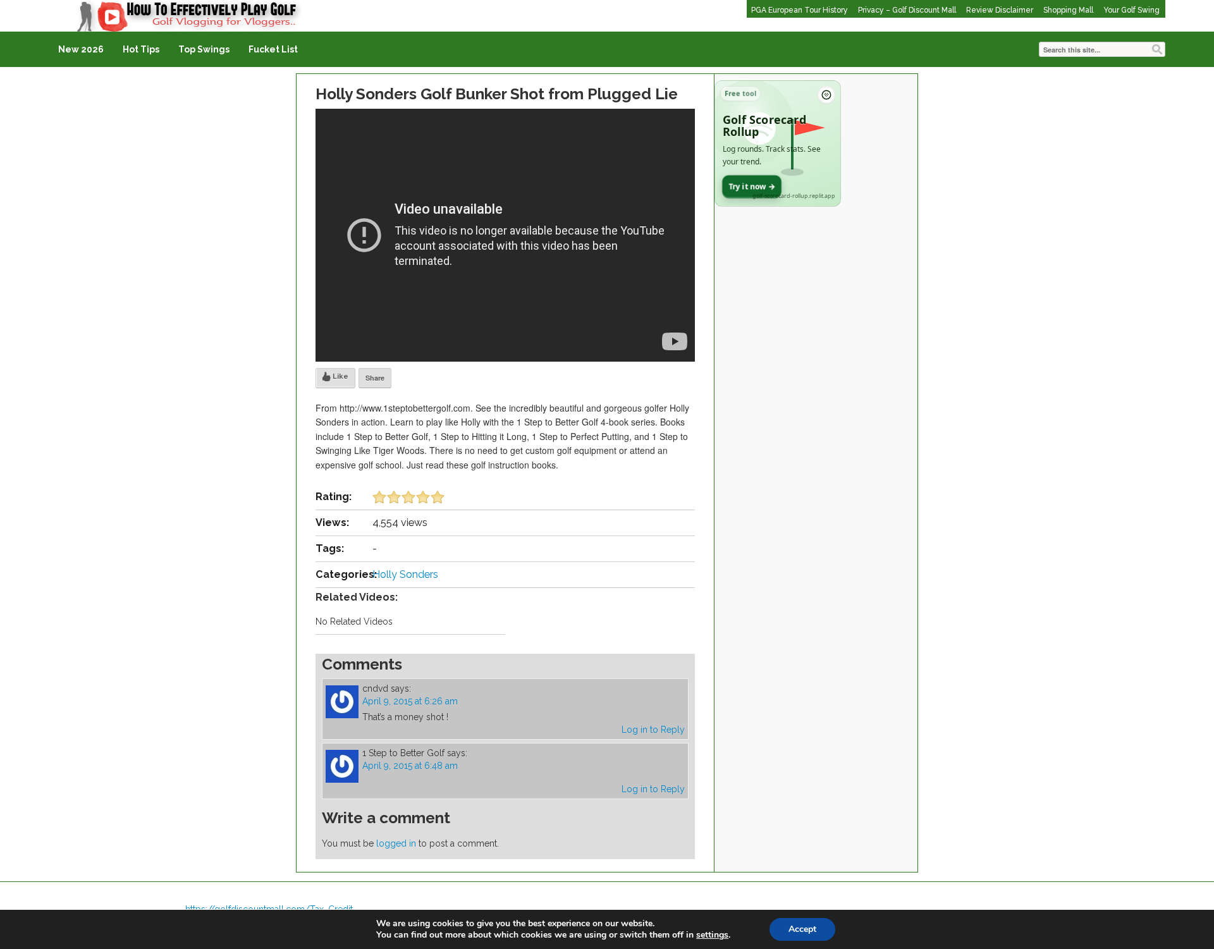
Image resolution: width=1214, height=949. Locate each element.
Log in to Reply (653, 730)
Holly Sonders (405, 574)
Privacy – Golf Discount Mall (907, 10)
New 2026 (81, 49)
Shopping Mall (1068, 10)
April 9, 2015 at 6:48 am (410, 766)
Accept (802, 929)
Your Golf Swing (1131, 10)
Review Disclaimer (999, 10)
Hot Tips (141, 49)
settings (712, 935)
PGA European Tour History (799, 10)
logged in (396, 843)
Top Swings (204, 49)
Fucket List (273, 49)
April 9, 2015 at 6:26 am (410, 701)
